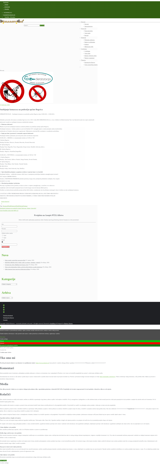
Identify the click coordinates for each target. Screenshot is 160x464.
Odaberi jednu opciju (7, 233)
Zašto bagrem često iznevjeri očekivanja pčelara (17, 269)
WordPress (53, 323)
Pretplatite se (5, 246)
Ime (3, 224)
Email (3, 240)
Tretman (25, 206)
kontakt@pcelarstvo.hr (9, 15)
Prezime (4, 228)
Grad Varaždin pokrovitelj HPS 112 (9, 210)
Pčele (17, 206)
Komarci (5, 206)
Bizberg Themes (68, 323)
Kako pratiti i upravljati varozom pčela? (15, 260)
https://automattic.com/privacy (107, 376)
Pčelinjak (20, 206)
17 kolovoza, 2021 (5, 104)
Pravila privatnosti (8, 315)
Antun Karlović (5, 201)
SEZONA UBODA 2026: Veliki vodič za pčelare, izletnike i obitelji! (22, 262)
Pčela (9, 206)
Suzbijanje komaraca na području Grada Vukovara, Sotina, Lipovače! (18, 208)
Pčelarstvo (13, 206)
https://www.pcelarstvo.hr (42, 363)
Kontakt (5, 320)
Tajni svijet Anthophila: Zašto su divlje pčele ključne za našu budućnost (23, 267)
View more (2, 337)
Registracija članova (8, 317)
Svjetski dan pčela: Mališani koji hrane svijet (16, 264)
